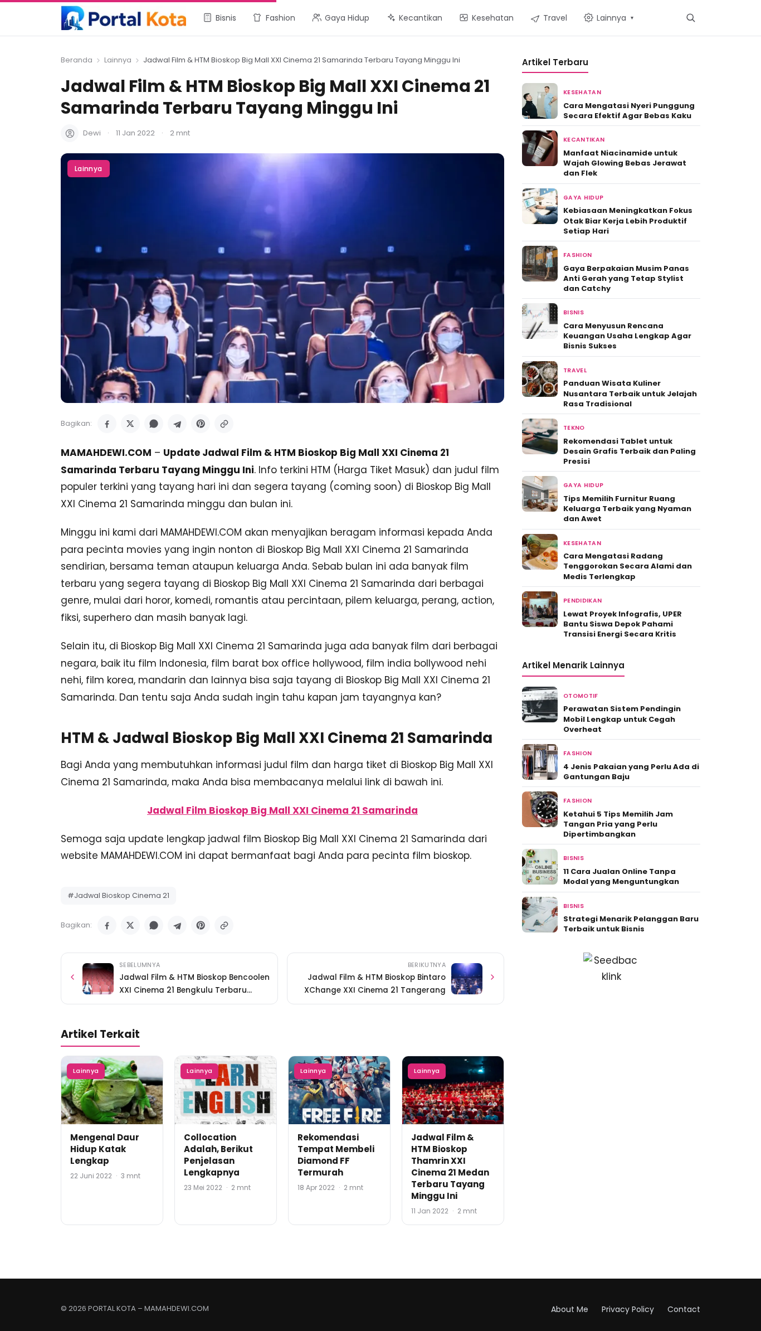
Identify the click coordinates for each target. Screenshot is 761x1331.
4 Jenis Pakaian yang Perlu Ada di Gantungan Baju (631, 771)
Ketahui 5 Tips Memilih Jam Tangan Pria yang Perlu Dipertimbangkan (618, 824)
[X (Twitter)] (130, 423)
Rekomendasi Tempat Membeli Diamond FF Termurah (335, 1154)
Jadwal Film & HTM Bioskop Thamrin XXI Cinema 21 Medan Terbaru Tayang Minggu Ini (450, 1166)
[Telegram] (177, 423)
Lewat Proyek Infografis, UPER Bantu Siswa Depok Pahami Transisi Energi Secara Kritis (622, 624)
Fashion (577, 255)
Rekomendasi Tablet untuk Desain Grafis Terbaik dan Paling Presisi (629, 451)
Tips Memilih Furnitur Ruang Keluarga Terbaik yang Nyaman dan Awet (627, 508)
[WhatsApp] (153, 423)
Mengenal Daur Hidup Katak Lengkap (104, 1149)
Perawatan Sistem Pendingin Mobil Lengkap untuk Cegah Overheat (622, 718)
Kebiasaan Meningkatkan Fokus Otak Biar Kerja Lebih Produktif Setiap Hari (627, 220)
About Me (569, 1309)
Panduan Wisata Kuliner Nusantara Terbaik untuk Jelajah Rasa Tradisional (630, 393)
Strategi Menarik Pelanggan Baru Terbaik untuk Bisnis (631, 924)
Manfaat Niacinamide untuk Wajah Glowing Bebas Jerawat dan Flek (624, 163)
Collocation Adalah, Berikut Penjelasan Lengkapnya (218, 1154)
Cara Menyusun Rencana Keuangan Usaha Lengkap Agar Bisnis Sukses (627, 335)
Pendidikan (582, 600)
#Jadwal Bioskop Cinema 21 (118, 895)
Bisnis (573, 312)
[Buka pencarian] (690, 17)
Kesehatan (582, 92)
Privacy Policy (628, 1309)
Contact (683, 1309)
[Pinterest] (200, 423)
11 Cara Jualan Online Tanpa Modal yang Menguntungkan (621, 876)
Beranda (76, 60)
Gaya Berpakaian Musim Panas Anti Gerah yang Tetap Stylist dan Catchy (626, 278)
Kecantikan (583, 139)
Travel (575, 370)
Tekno (574, 428)
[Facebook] (106, 423)
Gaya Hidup (583, 197)
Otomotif (580, 696)
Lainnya (117, 60)
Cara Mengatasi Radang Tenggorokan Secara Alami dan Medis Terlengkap (627, 566)
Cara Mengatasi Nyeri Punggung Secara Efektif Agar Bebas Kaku (629, 110)
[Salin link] (223, 423)
